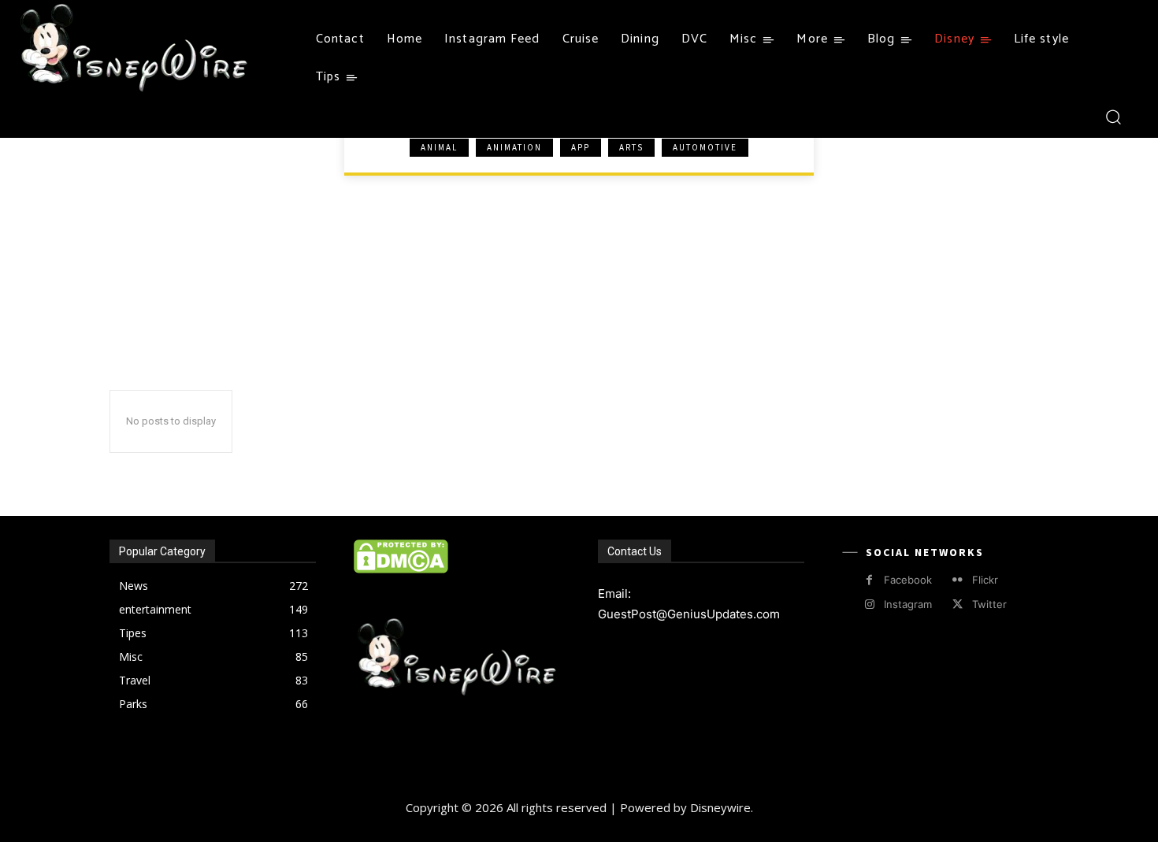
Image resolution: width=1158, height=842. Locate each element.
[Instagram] (869, 604)
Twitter (989, 604)
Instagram (908, 604)
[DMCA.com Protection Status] (401, 569)
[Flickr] (957, 580)
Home (139, 162)
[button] (1112, 116)
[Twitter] (957, 604)
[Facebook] (869, 580)
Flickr (985, 579)
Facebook (908, 579)
